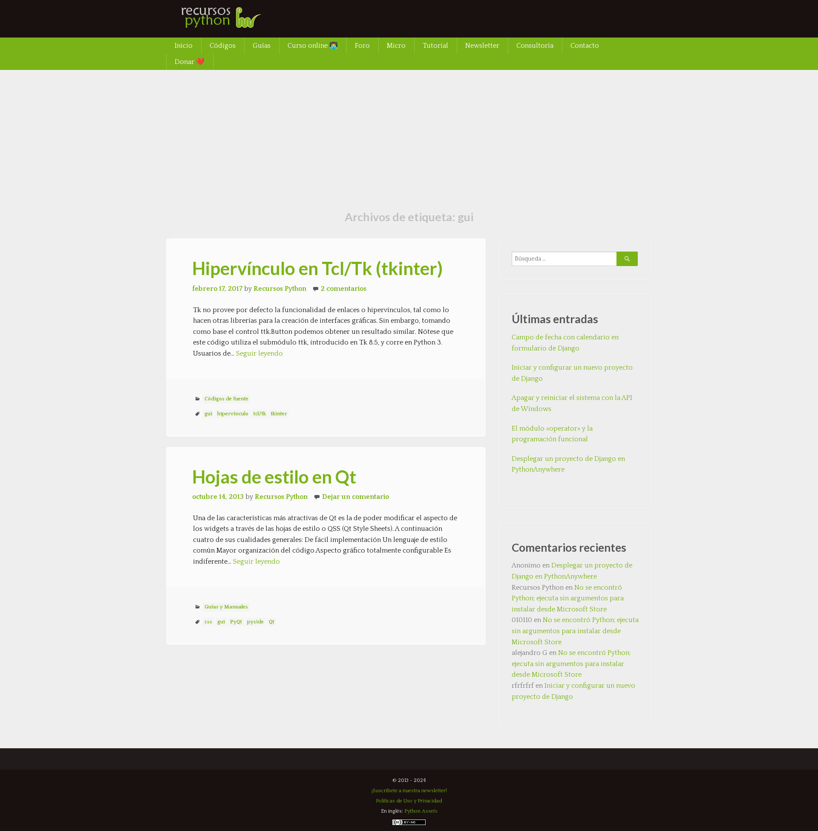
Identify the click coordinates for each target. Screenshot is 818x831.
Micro (396, 45)
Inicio (184, 45)
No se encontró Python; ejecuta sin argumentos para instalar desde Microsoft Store (568, 598)
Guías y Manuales (226, 607)
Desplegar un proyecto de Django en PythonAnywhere (568, 464)
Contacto (584, 45)
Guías (262, 45)
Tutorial (435, 45)
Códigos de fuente (226, 399)
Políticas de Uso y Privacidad (409, 801)
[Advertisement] (409, 134)
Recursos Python (279, 288)
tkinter (279, 414)
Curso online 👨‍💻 (313, 45)
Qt (271, 622)
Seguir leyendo (259, 353)
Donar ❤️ (189, 62)
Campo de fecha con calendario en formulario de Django (565, 342)
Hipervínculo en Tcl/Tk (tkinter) (317, 268)
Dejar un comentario (355, 497)
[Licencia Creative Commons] (409, 824)
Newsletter (482, 45)
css (208, 622)
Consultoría (534, 45)
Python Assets (421, 811)
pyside (255, 622)
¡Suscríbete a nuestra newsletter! (409, 790)
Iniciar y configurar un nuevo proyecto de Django (572, 373)
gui (208, 414)
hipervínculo (232, 414)
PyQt (236, 622)
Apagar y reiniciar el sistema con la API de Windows (572, 403)
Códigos (223, 45)
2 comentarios (343, 288)
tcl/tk (259, 414)
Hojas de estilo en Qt (274, 476)
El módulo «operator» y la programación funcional (552, 434)
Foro (362, 45)
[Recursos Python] (230, 23)
